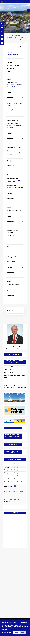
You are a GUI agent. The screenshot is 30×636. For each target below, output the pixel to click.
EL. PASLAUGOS (12, 428)
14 (17, 475)
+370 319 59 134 (11, 154)
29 (11, 469)
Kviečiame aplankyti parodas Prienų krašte (14, 492)
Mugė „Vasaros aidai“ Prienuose (13, 499)
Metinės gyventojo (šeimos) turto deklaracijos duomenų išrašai (14, 111)
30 (14, 469)
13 (14, 475)
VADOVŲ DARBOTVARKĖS (13, 354)
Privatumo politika (7, 632)
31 (17, 469)
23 (24, 478)
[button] (28, 10)
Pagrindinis (11, 35)
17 (4, 478)
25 (8, 482)
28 (8, 469)
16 (24, 475)
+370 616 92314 (11, 86)
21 (17, 478)
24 (4, 482)
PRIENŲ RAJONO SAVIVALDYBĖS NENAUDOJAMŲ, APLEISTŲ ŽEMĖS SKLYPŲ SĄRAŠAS (13, 436)
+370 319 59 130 (11, 127)
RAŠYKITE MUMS (12, 444)
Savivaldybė (18, 35)
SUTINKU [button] (16, 632)
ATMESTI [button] (23, 632)
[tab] (15, 92)
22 (21, 478)
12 (11, 475)
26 (11, 482)
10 (4, 475)
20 (14, 478)
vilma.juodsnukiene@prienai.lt (15, 125)
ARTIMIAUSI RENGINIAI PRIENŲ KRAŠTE (13, 452)
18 (8, 478)
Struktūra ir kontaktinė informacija (15, 37)
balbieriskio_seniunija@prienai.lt (15, 53)
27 (4, 469)
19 (11, 478)
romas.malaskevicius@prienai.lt (15, 180)
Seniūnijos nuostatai (12, 54)
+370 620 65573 (11, 182)
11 (7, 475)
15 (21, 475)
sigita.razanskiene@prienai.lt (14, 84)
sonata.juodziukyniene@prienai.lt (16, 153)
